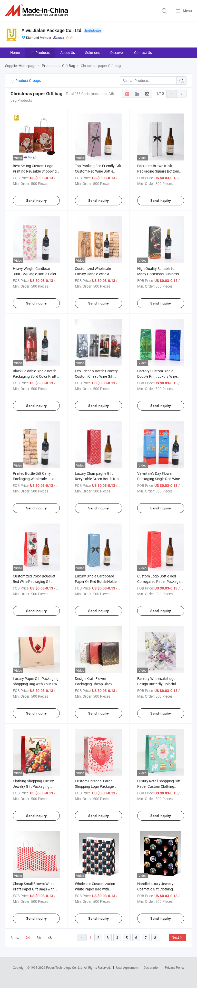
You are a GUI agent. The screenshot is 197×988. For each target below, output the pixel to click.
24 (28, 938)
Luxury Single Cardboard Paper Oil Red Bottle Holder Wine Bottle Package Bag (96, 581)
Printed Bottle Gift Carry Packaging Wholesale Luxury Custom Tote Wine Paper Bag (36, 479)
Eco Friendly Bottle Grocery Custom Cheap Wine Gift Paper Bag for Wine (96, 376)
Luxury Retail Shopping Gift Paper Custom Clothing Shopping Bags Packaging (159, 786)
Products (42, 52)
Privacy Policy (174, 967)
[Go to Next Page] (181, 94)
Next (175, 937)
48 (50, 937)
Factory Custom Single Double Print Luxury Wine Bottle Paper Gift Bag (157, 376)
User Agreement (127, 967)
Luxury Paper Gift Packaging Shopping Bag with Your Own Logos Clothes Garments (36, 684)
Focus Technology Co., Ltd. (65, 967)
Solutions (92, 52)
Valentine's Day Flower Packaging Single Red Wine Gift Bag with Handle (158, 479)
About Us (67, 52)
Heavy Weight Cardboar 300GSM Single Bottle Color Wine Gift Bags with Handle (34, 274)
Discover (117, 52)
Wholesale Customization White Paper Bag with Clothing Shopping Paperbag (98, 889)
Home (15, 52)
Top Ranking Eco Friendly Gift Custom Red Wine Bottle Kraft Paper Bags (98, 171)
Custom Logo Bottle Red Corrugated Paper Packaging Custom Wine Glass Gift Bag (160, 581)
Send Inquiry (36, 200)
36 (39, 937)
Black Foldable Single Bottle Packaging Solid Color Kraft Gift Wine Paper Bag (34, 376)
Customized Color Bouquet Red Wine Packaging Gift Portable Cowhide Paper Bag (35, 581)
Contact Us (143, 52)
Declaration (152, 967)
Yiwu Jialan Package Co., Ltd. (52, 30)
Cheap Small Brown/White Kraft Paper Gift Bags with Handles (34, 889)
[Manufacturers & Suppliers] (37, 10)
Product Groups (28, 80)
